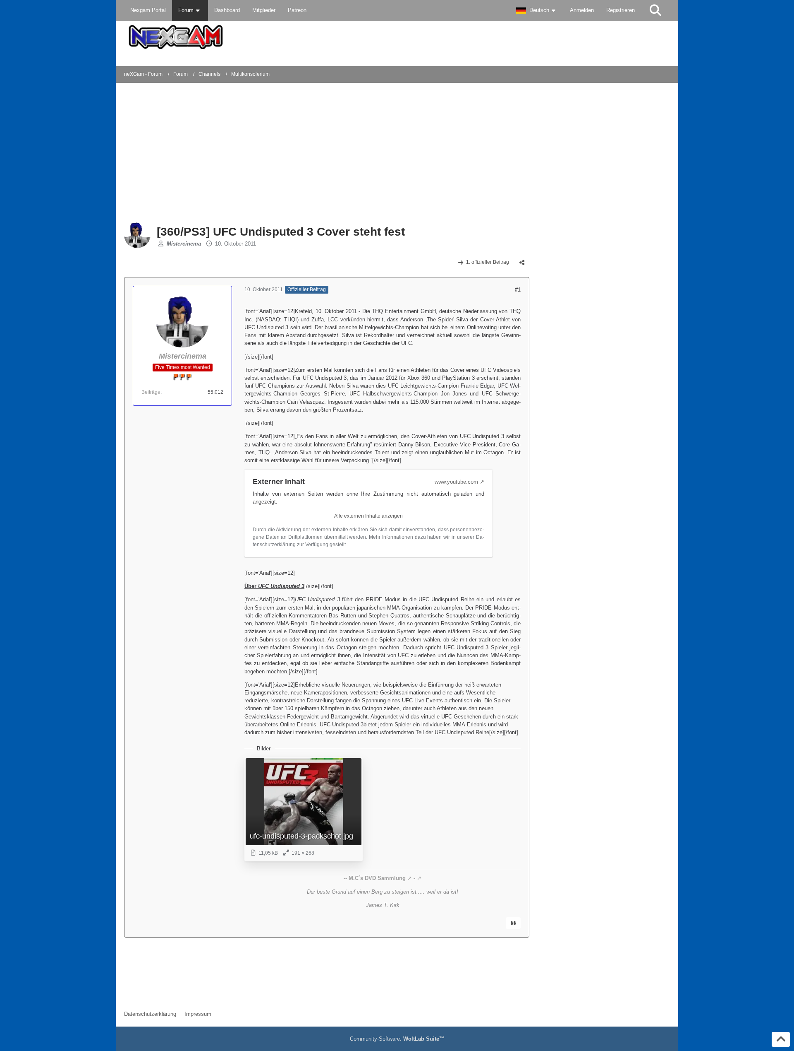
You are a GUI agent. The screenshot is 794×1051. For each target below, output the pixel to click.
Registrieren (620, 10)
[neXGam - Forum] (397, 37)
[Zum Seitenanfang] (781, 1039)
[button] (537, 10)
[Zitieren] (513, 923)
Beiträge (150, 392)
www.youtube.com (456, 482)
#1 (518, 290)
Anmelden (582, 10)
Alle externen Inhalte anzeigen (368, 516)
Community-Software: (397, 1039)
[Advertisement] (258, 153)
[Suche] (655, 10)
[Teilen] (521, 262)
